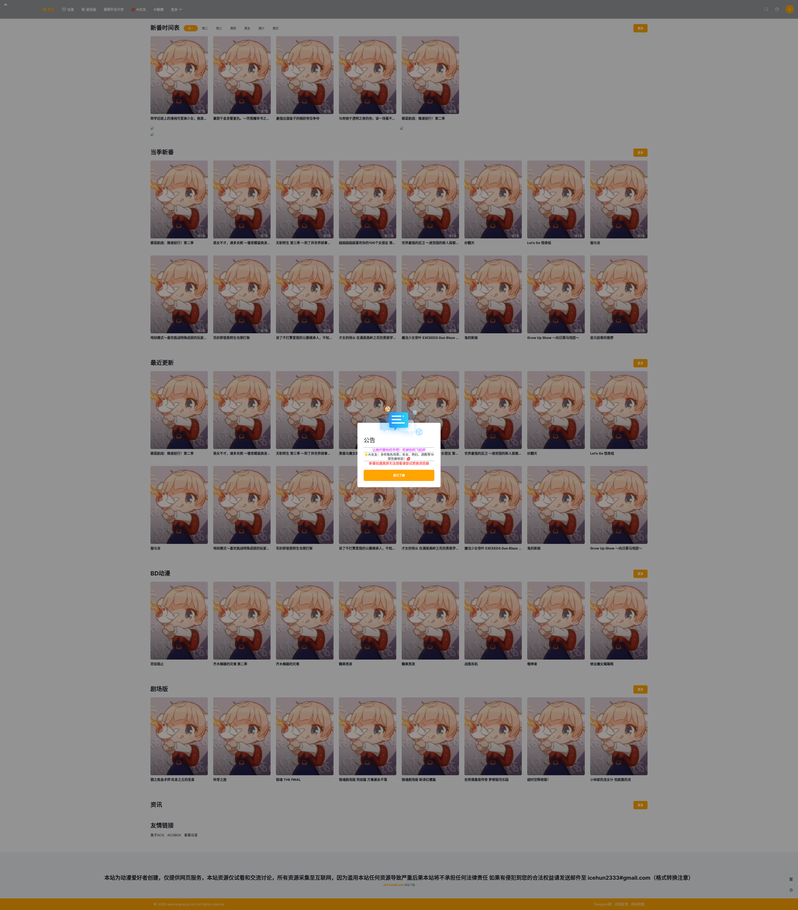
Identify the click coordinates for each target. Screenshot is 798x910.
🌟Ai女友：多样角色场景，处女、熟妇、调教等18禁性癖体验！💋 (399, 457)
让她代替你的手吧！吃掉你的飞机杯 (399, 450)
